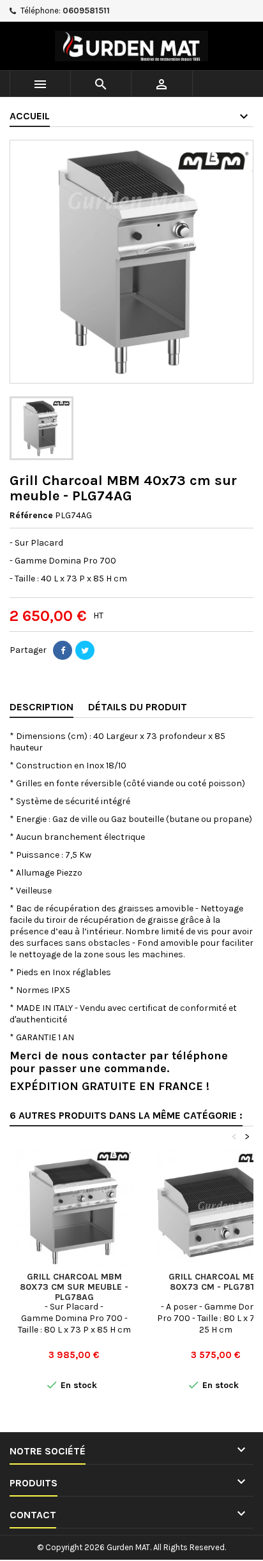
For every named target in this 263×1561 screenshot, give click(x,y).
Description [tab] (41, 707)
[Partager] (62, 650)
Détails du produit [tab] (137, 707)
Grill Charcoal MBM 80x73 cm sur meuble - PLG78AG (74, 1287)
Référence (31, 515)
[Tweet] (84, 650)
